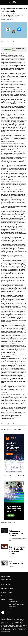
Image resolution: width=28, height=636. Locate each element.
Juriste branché (12, 606)
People (10, 561)
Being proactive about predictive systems (16, 533)
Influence (3, 592)
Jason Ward (12, 556)
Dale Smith (4, 19)
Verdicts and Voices (13, 601)
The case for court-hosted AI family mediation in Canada (17, 550)
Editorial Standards (6, 579)
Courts (3, 599)
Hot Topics (4, 588)
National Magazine (5, 576)
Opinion (10, 529)
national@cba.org (5, 631)
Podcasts (10, 599)
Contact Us (4, 578)
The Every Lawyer (12, 603)
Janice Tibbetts (12, 566)
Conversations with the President (16, 604)
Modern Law (11, 608)
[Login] (12, 19)
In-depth (10, 588)
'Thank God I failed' (17, 563)
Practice (3, 596)
